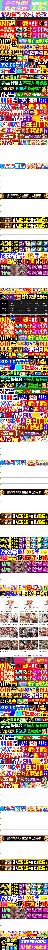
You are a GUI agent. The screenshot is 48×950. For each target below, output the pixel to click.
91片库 (36, 310)
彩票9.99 (37, 308)
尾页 (41, 655)
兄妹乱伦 (20, 315)
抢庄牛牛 (20, 308)
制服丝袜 (45, 303)
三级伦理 (12, 303)
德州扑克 (29, 308)
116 (23, 655)
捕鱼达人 (12, 308)
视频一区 (4, 301)
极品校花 (37, 315)
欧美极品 (45, 301)
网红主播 (20, 301)
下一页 (33, 655)
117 (26, 655)
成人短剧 (29, 315)
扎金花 (45, 308)
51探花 (28, 310)
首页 (15, 655)
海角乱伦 (45, 313)
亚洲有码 (37, 301)
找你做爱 (29, 305)
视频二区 (4, 303)
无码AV (4, 310)
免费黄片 (29, 313)
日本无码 (29, 301)
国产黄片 (12, 313)
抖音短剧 (12, 310)
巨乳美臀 (29, 303)
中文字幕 (20, 303)
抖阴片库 (4, 313)
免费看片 (4, 315)
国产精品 (12, 301)
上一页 (19, 655)
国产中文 (12, 315)
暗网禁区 (37, 313)
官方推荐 (4, 308)
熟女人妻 (20, 313)
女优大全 (45, 310)
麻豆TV (20, 310)
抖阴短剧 (45, 315)
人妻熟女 (37, 303)
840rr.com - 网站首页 (10, 19)
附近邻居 (12, 305)
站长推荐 (4, 305)
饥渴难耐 (20, 305)
